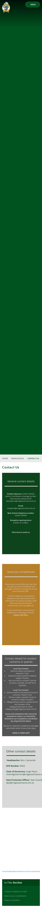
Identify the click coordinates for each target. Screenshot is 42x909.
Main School (17, 458)
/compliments (34, 871)
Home (5, 458)
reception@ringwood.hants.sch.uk (15, 871)
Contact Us (33, 458)
